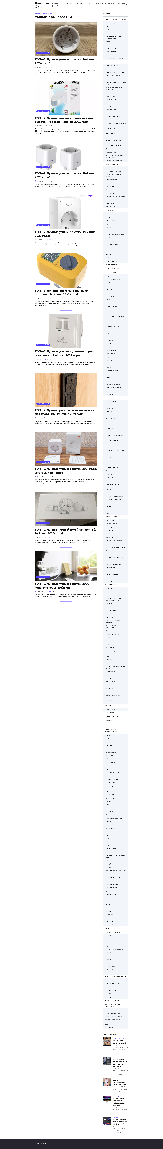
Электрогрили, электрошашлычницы (112, 701)
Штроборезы (110, 914)
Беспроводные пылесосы (113, 65)
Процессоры (109, 506)
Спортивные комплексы (113, 384)
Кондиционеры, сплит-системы (115, 72)
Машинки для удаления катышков (116, 234)
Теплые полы (109, 897)
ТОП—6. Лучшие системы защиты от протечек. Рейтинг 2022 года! (62, 292)
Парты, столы (110, 360)
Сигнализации (110, 200)
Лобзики (108, 804)
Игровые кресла (111, 428)
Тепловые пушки (111, 894)
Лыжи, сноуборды (111, 48)
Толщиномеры (110, 203)
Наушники (109, 946)
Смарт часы (109, 959)
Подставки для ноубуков (113, 499)
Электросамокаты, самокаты (114, 58)
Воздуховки (109, 748)
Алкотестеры (110, 520)
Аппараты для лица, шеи (113, 523)
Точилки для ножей (111, 681)
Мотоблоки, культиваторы (113, 814)
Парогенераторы (111, 99)
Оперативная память (112, 493)
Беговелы (109, 282)
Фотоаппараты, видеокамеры (114, 1016)
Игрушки (108, 309)
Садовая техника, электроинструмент (111, 730)
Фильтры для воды (111, 152)
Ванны (108, 217)
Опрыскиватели (110, 825)
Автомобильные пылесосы (114, 171)
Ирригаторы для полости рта (114, 540)
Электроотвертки (111, 921)
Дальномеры (109, 776)
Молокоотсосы (110, 347)
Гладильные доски (111, 224)
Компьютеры (101, 3)
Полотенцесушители (112, 241)
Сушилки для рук (111, 128)
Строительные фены (112, 887)
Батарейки (109, 735)
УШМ (107, 908)
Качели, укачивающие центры (115, 316)
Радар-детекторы (111, 193)
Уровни (108, 904)
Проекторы (109, 986)
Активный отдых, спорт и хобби (115, 19)
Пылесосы (109, 106)
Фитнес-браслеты (111, 966)
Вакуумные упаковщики (113, 595)
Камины (108, 230)
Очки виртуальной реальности (115, 949)
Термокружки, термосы (113, 136)
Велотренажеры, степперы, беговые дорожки (114, 37)
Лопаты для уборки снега (113, 808)
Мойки (108, 237)
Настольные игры (111, 51)
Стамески (108, 867)
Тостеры (108, 678)
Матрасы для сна (111, 554)
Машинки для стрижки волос (114, 557)
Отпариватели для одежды (114, 92)
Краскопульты (110, 794)
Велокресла (109, 286)
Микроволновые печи (112, 634)
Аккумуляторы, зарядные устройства (113, 175)
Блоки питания (110, 404)
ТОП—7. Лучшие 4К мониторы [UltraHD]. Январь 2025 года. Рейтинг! (120, 1122)
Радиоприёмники (111, 990)
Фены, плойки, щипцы (112, 148)
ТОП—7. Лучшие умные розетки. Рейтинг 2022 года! (65, 234)
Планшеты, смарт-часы (113, 363)
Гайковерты (109, 759)
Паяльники (109, 831)
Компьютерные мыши (112, 454)
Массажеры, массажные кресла (115, 547)
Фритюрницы (110, 685)
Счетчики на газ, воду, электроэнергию (112, 132)
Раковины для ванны (112, 247)
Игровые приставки (112, 303)
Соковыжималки (111, 671)
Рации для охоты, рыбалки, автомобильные (114, 725)
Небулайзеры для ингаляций (114, 357)
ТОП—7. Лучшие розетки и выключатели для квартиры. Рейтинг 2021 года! (64, 412)
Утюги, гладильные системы (114, 145)
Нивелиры (109, 821)
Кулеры (108, 464)
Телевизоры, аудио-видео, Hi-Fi (56, 5)
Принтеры (109, 503)
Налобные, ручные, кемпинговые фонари (116, 83)
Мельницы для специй (112, 630)
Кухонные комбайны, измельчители (112, 626)
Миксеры (108, 637)
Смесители (109, 860)
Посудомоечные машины (113, 663)
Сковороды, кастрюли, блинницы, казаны (116, 667)
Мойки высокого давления (114, 189)
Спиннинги (109, 55)
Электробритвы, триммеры (114, 577)
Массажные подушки (112, 550)
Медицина (108, 705)
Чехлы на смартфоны (112, 969)
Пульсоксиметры (111, 567)
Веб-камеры (109, 408)
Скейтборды (109, 377)
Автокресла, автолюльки (113, 279)
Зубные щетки (110, 537)
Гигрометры (109, 769)
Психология (109, 720)
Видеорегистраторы (112, 179)
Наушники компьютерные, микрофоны (114, 485)
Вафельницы (109, 603)
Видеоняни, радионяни (113, 292)
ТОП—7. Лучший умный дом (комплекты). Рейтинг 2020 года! (65, 531)
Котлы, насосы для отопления (115, 75)
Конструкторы (110, 330)
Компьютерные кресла (112, 326)
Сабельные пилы (111, 848)
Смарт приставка (111, 997)
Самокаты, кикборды (112, 374)
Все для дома (109, 210)
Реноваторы (109, 845)
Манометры (109, 811)
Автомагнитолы (110, 167)
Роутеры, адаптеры (111, 509)
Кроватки (108, 333)
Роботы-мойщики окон (113, 113)
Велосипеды (109, 33)
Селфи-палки (110, 956)
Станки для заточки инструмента (116, 870)
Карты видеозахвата (112, 440)
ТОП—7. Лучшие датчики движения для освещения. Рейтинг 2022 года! (64, 353)
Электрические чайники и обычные (114, 696)
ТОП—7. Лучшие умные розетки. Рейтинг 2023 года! (65, 175)
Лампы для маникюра (112, 544)
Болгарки (108, 742)
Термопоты (109, 675)
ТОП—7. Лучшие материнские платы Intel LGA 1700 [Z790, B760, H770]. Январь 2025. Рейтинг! (120, 1063)
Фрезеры (108, 911)
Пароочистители (111, 103)
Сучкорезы (109, 891)
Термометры (109, 571)
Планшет (108, 952)
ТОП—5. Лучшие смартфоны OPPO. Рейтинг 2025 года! (119, 1082)
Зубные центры (110, 533)
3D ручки (108, 276)
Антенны (108, 214)
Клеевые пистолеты (112, 779)
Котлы (107, 791)
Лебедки (108, 801)
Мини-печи (109, 641)
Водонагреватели (111, 69)
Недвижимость (110, 712)
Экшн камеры (110, 1027)
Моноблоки (109, 477)
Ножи (107, 656)
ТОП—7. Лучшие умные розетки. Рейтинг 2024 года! (65, 61)
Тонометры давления (112, 574)
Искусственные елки (112, 313)
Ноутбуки (109, 489)
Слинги (108, 380)
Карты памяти (110, 942)
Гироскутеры (109, 41)
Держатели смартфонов (113, 939)
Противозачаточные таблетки (115, 564)
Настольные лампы (111, 353)
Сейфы (107, 928)
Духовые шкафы (110, 613)
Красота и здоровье (111, 516)
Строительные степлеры (113, 880)
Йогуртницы (109, 617)
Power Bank (109, 935)
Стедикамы (109, 962)
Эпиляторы (109, 581)
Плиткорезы (109, 842)
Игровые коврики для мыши (114, 425)
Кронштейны (110, 980)
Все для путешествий (112, 268)
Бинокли (108, 29)
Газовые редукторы (111, 752)
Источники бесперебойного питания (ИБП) (114, 436)
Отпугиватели (110, 828)
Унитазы (108, 254)
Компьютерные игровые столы (115, 450)
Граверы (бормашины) (112, 772)
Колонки (108, 447)
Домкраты (109, 183)
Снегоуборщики (110, 864)
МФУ (107, 481)
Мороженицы (110, 644)
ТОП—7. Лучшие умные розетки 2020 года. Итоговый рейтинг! (62, 585)
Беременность (110, 709)
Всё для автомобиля (111, 164)
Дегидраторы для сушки (113, 610)
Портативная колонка (112, 983)
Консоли (108, 457)
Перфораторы (110, 835)
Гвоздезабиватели (111, 762)
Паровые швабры (111, 96)
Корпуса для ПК (110, 460)
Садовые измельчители (113, 852)
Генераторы (109, 765)
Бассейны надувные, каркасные (115, 23)
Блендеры (109, 591)
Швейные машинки (111, 261)
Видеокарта (109, 411)
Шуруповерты (110, 918)
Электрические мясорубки (114, 691)
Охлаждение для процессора (114, 496)
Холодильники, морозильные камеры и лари (114, 156)
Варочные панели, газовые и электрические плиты (114, 599)
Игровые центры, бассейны (114, 306)
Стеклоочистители (111, 119)
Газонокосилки (110, 755)
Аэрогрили (109, 588)
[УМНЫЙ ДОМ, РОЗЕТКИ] (66, 55)
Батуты (108, 26)
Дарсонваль (109, 530)
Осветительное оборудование (114, 1019)
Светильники (110, 251)
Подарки (108, 367)
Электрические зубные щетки (115, 391)
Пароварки (109, 659)
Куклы (107, 336)
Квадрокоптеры (110, 45)
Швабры (108, 258)
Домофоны (109, 1009)
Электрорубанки (111, 924)
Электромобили (110, 394)
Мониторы (109, 474)
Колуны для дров (111, 782)
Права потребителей (112, 716)
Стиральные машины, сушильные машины (116, 124)
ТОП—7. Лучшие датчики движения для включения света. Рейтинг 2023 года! (64, 120)
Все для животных (111, 265)
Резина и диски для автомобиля (115, 196)
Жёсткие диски (110, 418)
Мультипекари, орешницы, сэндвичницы (114, 652)
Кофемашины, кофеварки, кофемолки (113, 621)
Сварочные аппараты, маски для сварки (115, 856)
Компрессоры (110, 186)
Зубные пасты (110, 299)
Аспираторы (109, 527)
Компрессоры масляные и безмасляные (113, 786)
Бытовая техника (110, 62)
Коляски (108, 323)
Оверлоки (109, 560)
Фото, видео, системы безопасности (112, 1005)
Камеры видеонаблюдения (114, 1013)
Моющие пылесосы (111, 79)
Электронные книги (112, 973)
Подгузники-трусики (112, 370)
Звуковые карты (110, 421)
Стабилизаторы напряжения (114, 116)
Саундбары (109, 993)
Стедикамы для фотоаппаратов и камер (114, 1023)
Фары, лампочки (110, 206)
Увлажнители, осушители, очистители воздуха (113, 141)
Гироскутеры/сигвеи (112, 296)
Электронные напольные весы (115, 160)
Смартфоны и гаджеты (112, 932)
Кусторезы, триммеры (112, 798)
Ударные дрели (110, 901)
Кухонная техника (111, 584)
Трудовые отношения (112, 1000)
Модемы (108, 470)
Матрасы (108, 343)
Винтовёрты (109, 745)
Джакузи (108, 227)
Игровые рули (110, 432)
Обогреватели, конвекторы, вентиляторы (114, 88)
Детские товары (110, 272)
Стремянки (109, 874)
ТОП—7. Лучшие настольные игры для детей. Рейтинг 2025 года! (120, 1042)
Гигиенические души (112, 220)
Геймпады (108, 415)
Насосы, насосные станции (114, 818)
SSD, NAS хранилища (112, 401)
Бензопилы (109, 738)
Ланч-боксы (109, 340)
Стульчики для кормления (113, 387)
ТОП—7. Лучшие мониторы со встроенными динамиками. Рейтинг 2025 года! (120, 1102)
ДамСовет (42, 3)
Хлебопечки (109, 688)
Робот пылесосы (111, 109)
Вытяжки (108, 607)
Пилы (107, 838)
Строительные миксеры (113, 877)
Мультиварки (110, 647)
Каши (107, 320)
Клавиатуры (109, 443)
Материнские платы (112, 467)
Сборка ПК (109, 513)
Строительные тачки (112, 884)
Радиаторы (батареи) (112, 244)
